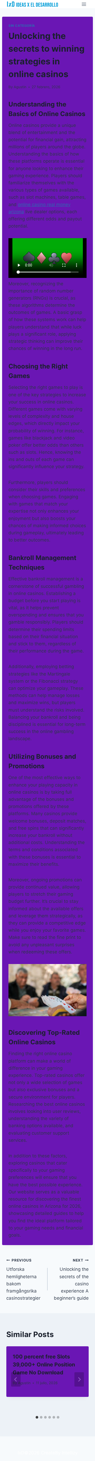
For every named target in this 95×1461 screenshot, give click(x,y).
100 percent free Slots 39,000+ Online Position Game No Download (44, 1364)
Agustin (20, 87)
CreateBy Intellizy (59, 1452)
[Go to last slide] (16, 1379)
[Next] (79, 1379)
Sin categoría (21, 26)
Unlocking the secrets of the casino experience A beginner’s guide (71, 1279)
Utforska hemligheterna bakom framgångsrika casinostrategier (23, 1279)
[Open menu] (84, 4)
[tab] (37, 1417)
